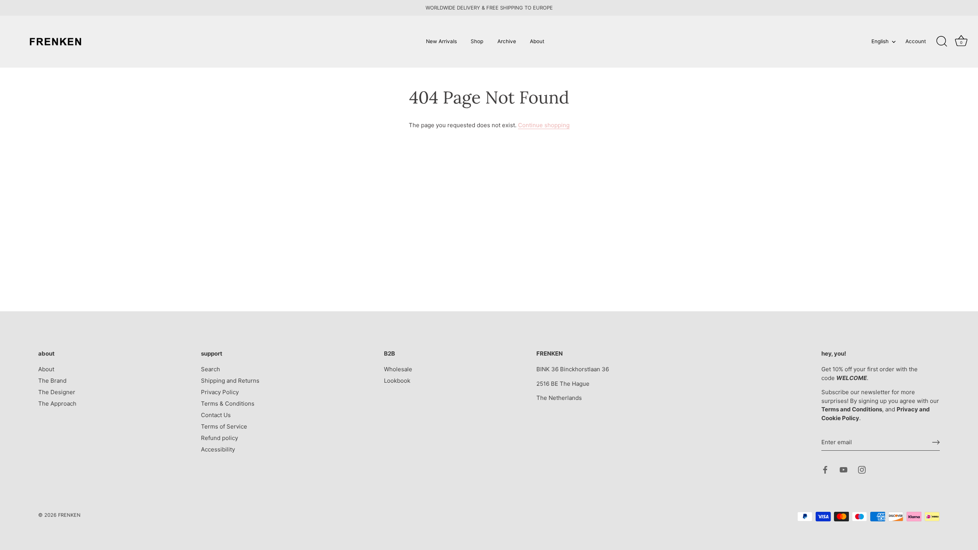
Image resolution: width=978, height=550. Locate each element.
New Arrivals (441, 41)
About (537, 41)
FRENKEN (69, 515)
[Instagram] (862, 469)
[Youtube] (843, 469)
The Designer (56, 392)
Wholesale (398, 369)
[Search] (941, 41)
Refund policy (219, 438)
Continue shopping (544, 125)
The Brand (52, 380)
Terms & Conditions (227, 403)
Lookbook (397, 380)
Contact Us (216, 415)
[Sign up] (936, 442)
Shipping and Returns (230, 380)
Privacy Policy (220, 392)
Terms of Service (224, 426)
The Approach (57, 403)
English (880, 41)
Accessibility (218, 449)
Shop (477, 41)
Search (210, 369)
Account (915, 41)
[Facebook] (825, 469)
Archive (506, 41)
